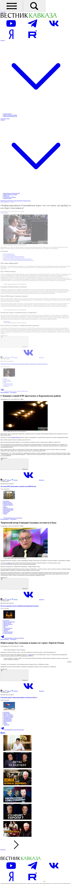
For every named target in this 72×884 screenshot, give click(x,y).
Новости (9, 357)
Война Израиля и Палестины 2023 (11, 193)
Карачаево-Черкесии (16, 437)
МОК (4, 382)
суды (4, 506)
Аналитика (3, 118)
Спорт (14, 200)
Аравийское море (7, 748)
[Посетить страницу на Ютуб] (11, 28)
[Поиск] (34, 6)
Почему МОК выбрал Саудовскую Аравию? (14, 257)
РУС (2, 12)
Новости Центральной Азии (10, 116)
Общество (5, 625)
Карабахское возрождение (7, 200)
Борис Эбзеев (6, 511)
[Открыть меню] (12, 6)
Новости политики (8, 503)
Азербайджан (6, 629)
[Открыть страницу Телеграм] (32, 28)
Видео (20, 200)
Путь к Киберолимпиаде (9, 255)
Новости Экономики (8, 744)
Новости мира (6, 380)
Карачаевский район (8, 510)
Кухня (28, 200)
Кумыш (5, 513)
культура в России (7, 633)
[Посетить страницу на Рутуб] (32, 39)
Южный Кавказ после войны (10, 194)
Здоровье (25, 200)
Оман (4, 750)
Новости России (7, 502)
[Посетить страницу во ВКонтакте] (53, 28)
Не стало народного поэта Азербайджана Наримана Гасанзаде (20, 606)
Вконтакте (41, 357)
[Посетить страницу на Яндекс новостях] (11, 39)
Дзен (3, 357)
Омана (30, 683)
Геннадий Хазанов (7, 628)
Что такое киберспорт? (8, 254)
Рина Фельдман (4, 212)
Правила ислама (7, 198)
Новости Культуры (7, 624)
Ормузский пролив (8, 745)
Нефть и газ (6, 195)
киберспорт (6, 386)
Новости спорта (7, 381)
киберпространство (8, 385)
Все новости (13, 392)
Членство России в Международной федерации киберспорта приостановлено (24, 364)
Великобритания (7, 747)
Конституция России (8, 508)
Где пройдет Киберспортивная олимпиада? (13, 256)
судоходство (6, 753)
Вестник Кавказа (5, 202)
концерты (5, 630)
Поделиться (25, 346)
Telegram (15, 357)
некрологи (5, 512)
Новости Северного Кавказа (10, 115)
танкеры (5, 752)
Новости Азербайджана (9, 621)
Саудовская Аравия (8, 383)
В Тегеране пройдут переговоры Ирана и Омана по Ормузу (19, 726)
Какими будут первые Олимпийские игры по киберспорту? (17, 259)
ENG (4, 12)
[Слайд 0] (1, 867)
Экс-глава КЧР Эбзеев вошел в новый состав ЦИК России (18, 486)
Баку (9, 563)
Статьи (8, 118)
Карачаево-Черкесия (8, 504)
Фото (18, 200)
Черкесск (5, 507)
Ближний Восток (7, 749)
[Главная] (29, 17)
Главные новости (7, 113)
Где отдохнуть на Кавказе (9, 197)
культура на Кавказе (8, 632)
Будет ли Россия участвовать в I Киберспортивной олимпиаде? (18, 260)
